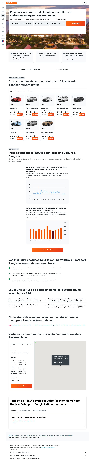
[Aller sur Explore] (3, 24)
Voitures (17, 435)
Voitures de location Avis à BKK (20, 325)
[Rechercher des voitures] (3, 15)
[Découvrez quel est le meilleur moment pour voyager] (3, 31)
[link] (47, 250)
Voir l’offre (19, 114)
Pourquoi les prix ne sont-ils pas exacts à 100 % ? (25, 458)
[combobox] (16, 19)
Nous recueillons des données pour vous (22, 455)
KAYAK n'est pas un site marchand (20, 452)
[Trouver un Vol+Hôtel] (3, 19)
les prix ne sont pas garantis (48, 447)
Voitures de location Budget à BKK (73, 325)
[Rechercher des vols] (3, 8)
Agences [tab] (13, 410)
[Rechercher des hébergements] (3, 11)
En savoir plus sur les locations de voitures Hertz (24, 422)
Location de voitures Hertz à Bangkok (64, 435)
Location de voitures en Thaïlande (29, 435)
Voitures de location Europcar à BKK (47, 325)
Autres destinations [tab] (24, 410)
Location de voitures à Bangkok (46, 435)
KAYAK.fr (11, 435)
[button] (3, 3)
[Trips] (3, 36)
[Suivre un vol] (3, 27)
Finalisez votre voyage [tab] (39, 410)
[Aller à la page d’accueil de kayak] (11, 3)
